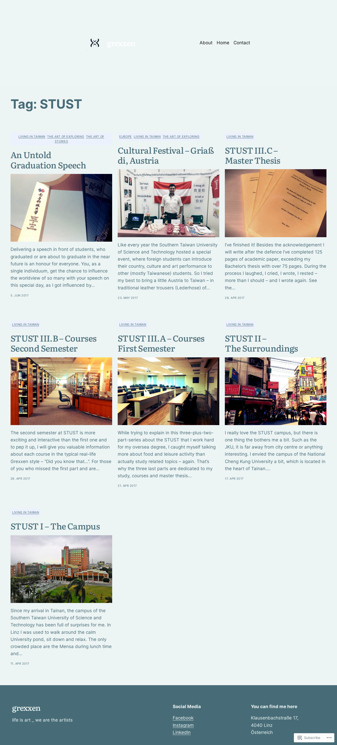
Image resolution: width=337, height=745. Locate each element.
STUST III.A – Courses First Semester (161, 343)
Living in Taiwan (31, 136)
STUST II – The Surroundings (261, 343)
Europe (125, 136)
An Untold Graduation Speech (48, 159)
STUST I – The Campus (55, 526)
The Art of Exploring (65, 136)
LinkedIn (182, 732)
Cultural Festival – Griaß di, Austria (166, 155)
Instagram (183, 725)
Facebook (183, 717)
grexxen (121, 42)
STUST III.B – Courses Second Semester (54, 343)
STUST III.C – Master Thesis (252, 155)
